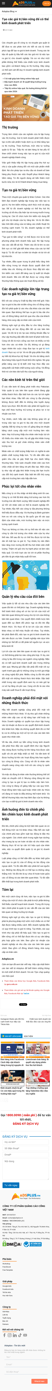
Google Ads (7, 1286)
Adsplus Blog (8, 11)
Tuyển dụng (7, 1318)
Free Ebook (7, 1267)
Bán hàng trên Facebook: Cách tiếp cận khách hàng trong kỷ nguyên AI (12, 1062)
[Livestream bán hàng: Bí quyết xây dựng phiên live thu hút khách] (38, 1050)
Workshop (6, 1264)
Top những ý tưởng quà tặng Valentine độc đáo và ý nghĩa (37, 1091)
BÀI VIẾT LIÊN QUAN (13, 1036)
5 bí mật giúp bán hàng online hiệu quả (21, 78)
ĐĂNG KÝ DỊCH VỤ (26, 1124)
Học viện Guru (7, 1295)
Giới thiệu (6, 1312)
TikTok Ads (7, 1292)
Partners (5, 1324)
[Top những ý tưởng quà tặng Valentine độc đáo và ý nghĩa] (38, 1078)
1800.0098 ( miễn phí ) (21, 1115)
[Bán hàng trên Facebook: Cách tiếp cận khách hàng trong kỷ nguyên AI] (12, 1050)
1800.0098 (13, 1221)
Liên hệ (46, 3)
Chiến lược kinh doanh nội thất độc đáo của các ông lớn (38, 1020)
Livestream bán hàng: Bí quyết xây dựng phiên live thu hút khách (37, 1062)
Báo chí (5, 1321)
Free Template (8, 1270)
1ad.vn (26, 993)
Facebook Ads (8, 1289)
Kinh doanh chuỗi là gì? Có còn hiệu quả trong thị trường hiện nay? (12, 1091)
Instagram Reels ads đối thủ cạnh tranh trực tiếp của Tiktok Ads (12, 1021)
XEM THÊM (28, 1036)
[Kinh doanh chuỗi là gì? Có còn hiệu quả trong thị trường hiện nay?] (12, 1078)
